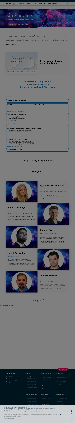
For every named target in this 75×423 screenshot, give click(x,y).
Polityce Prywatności (10, 412)
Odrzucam (66, 413)
